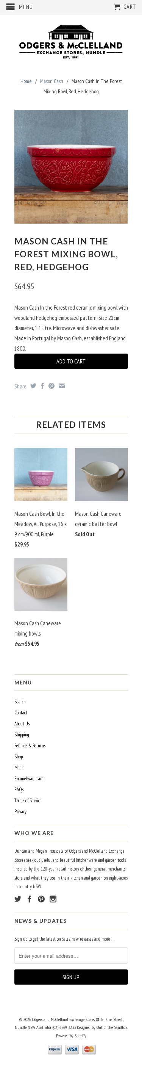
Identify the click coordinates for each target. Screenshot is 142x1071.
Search (20, 701)
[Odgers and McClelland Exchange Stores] (71, 40)
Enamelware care (29, 778)
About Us (22, 723)
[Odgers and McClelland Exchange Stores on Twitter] (17, 899)
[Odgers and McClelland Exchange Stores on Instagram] (53, 899)
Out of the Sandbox (112, 1027)
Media (19, 767)
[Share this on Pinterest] (51, 386)
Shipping (21, 734)
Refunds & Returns (29, 745)
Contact (20, 712)
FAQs (18, 789)
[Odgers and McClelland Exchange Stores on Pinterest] (41, 899)
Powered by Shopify (71, 1035)
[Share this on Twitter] (32, 386)
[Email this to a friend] (61, 386)
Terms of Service (28, 800)
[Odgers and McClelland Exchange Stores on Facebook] (29, 899)
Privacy (20, 811)
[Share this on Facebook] (41, 386)
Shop (18, 756)
